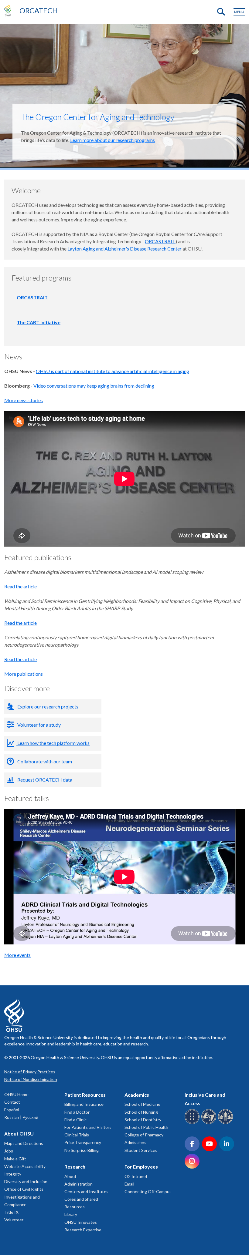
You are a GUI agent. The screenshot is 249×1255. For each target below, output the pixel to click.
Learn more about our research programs (112, 140)
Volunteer (13, 1219)
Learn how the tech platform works (53, 743)
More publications (23, 674)
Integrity (12, 1173)
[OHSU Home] (9, 10)
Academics (136, 1095)
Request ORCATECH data (44, 779)
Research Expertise (82, 1229)
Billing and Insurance (84, 1104)
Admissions (135, 1142)
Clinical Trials (76, 1134)
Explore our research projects (47, 706)
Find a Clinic (75, 1119)
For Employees (141, 1166)
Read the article (20, 586)
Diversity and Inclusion (25, 1181)
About (70, 1176)
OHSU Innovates (80, 1222)
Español (11, 1109)
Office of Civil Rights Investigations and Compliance (23, 1196)
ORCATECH (38, 10)
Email (129, 1183)
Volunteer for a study (38, 725)
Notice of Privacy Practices (29, 1071)
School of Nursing (141, 1112)
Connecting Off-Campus (148, 1191)
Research (74, 1166)
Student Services (140, 1150)
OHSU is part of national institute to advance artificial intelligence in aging (112, 371)
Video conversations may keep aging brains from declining (93, 386)
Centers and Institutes (86, 1191)
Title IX (11, 1212)
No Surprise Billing (81, 1150)
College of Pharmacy (143, 1134)
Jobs (8, 1150)
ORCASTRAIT (160, 241)
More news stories (23, 400)
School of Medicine (142, 1104)
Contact (12, 1102)
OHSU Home (16, 1094)
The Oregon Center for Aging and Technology (97, 117)
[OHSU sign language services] (209, 1122)
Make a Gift (15, 1158)
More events (17, 955)
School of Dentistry (142, 1119)
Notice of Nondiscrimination (30, 1079)
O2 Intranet (136, 1176)
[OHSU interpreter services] (226, 1122)
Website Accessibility (25, 1166)
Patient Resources (85, 1095)
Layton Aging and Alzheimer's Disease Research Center (124, 248)
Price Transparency (82, 1142)
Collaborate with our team (44, 761)
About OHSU (19, 1133)
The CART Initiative (38, 322)
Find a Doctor (77, 1112)
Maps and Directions (23, 1143)
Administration (78, 1183)
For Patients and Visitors (87, 1127)
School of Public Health (146, 1127)
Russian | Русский (21, 1117)
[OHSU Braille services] (193, 1122)
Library (70, 1214)
